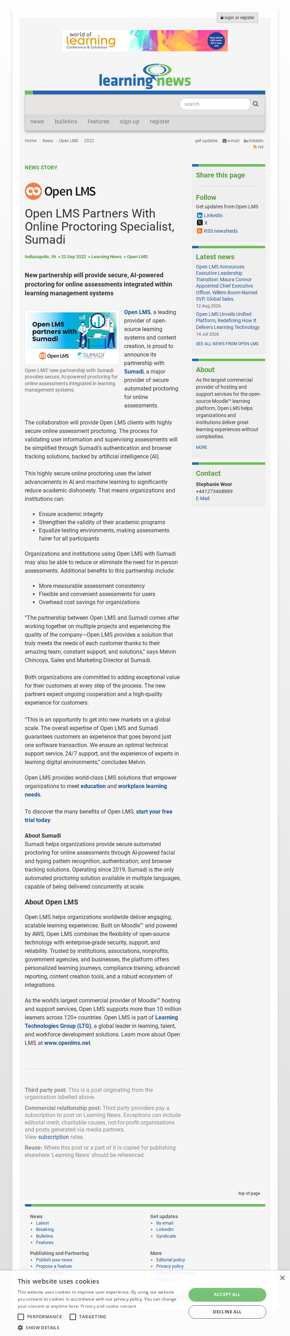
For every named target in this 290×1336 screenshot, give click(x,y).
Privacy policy (170, 1266)
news (37, 121)
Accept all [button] (227, 1294)
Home (30, 140)
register (159, 121)
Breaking (45, 1229)
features (98, 121)
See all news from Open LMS (227, 343)
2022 (89, 140)
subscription (53, 1137)
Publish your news (54, 1259)
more (201, 447)
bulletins (66, 121)
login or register (239, 17)
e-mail (233, 140)
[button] (99, 1327)
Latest (42, 1223)
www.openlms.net (67, 1043)
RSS (260, 146)
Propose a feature (54, 1266)
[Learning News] (145, 76)
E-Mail (202, 498)
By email (164, 1223)
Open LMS (68, 140)
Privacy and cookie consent (109, 1306)
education (93, 786)
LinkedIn (255, 140)
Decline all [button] (227, 1312)
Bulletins (44, 1236)
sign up (129, 121)
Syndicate (166, 1236)
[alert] (145, 1303)
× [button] (282, 1278)
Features (45, 1242)
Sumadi (134, 371)
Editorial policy (170, 1259)
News (47, 140)
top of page (248, 1193)
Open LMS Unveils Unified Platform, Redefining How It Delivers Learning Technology (228, 320)
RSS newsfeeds (221, 231)
